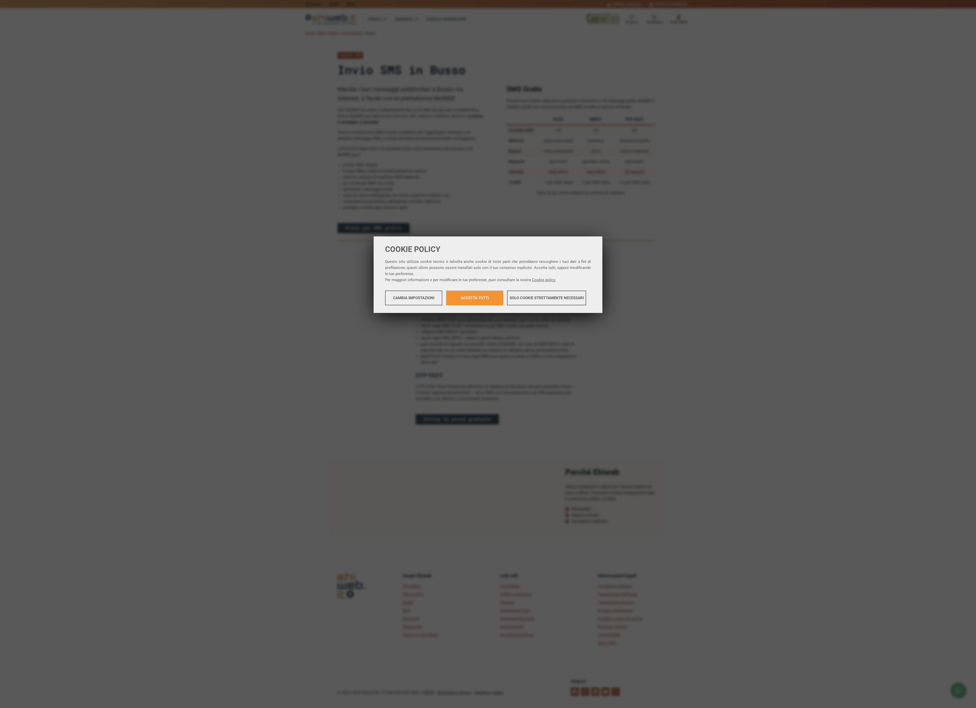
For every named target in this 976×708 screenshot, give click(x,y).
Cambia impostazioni (413, 298)
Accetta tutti (475, 298)
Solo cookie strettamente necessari (547, 298)
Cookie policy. (544, 280)
